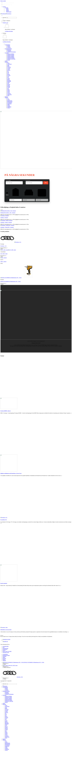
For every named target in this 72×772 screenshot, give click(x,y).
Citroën (8, 69)
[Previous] (0, 209)
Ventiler (8, 105)
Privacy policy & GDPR (7, 651)
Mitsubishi (9, 81)
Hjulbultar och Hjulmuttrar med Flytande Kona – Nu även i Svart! (10, 473)
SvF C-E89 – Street (3, 253)
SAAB (8, 87)
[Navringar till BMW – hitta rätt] (8, 408)
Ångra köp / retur (6, 652)
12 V (8, 98)
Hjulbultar (9, 49)
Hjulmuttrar (9, 50)
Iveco (8, 76)
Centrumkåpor (7, 44)
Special (6, 702)
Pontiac (8, 85)
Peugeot (8, 84)
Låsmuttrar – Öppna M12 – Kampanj (7, 227)
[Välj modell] (28, 193)
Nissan (8, 82)
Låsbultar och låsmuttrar (11, 51)
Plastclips (6, 62)
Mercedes (9, 80)
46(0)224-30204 (7, 639)
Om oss (4, 650)
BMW (8, 66)
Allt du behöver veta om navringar (5, 629)
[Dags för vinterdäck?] (8, 581)
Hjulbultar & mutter (8, 48)
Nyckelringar (9, 102)
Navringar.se (5, 686)
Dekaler (8, 45)
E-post (7, 641)
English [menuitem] (7, 10)
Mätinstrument (9, 101)
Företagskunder (5, 648)
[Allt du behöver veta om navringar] (3, 627)
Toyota (8, 92)
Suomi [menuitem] (7, 9)
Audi (8, 65)
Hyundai (8, 75)
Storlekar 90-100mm (11, 57)
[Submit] (3, 685)
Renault (8, 86)
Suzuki (8, 91)
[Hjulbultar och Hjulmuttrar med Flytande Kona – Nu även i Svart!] (8, 471)
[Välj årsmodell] (42, 193)
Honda (8, 74)
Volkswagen (9, 94)
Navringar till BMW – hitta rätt (5, 410)
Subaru (8, 90)
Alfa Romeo (9, 64)
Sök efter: (4, 17)
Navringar (7, 52)
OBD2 (4, 657)
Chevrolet (9, 67)
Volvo (8, 95)
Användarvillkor (6, 646)
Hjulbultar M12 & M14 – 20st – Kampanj (7, 212)
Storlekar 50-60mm (10, 53)
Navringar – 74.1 (3, 245)
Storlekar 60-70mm (10, 54)
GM (8, 73)
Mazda (8, 79)
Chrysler (8, 68)
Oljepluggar (9, 103)
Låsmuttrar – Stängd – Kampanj (6, 222)
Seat (8, 88)
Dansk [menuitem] (7, 8)
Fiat (8, 71)
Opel (8, 83)
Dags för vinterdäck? (3, 583)
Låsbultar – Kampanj (4, 217)
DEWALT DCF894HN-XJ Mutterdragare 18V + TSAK (10, 281)
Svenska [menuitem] (6, 7)
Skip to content (3, 0)
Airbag (8, 99)
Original (8, 46)
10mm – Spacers (3, 261)
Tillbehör (6, 97)
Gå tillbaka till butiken (9, 31)
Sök (46, 182)
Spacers (6, 96)
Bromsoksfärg (9, 100)
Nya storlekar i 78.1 (3, 519)
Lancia (8, 78)
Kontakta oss (5, 649)
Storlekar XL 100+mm (11, 58)
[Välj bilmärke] (15, 193)
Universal (9, 47)
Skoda (8, 89)
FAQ (3, 647)
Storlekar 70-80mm (10, 55)
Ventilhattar (9, 106)
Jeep (8, 77)
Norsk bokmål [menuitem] (8, 11)
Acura (8, 63)
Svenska (4, 6)
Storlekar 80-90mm (10, 56)
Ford (8, 72)
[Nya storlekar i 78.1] (3, 517)
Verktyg (8, 107)
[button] (5, 22)
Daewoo (8, 70)
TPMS (8, 104)
